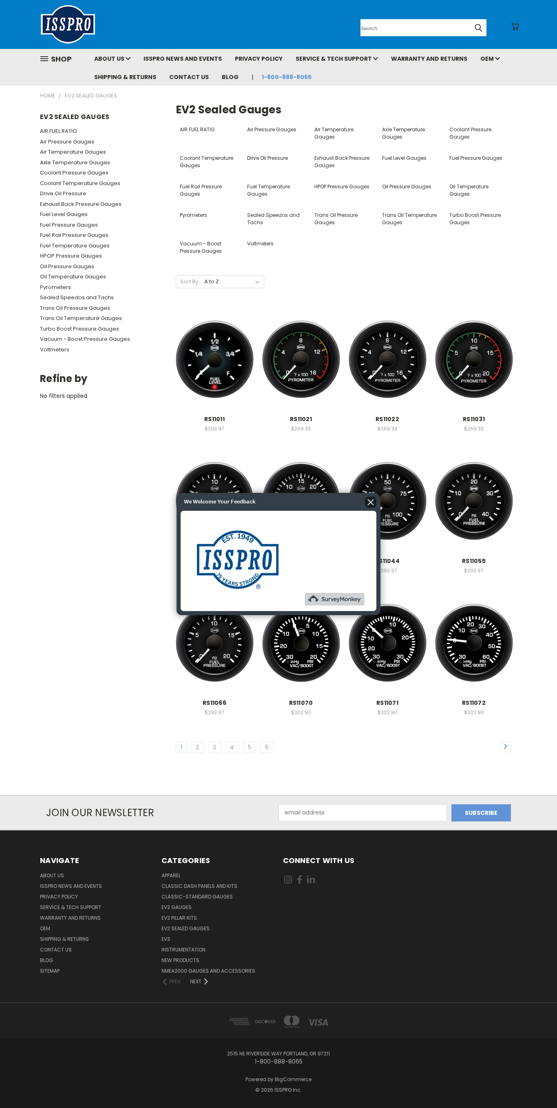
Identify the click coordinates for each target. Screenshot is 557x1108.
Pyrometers (55, 287)
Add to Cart (215, 365)
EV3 (165, 939)
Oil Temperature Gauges (73, 276)
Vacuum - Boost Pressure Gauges (85, 339)
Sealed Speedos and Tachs (77, 297)
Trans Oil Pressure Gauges (75, 308)
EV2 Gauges (176, 907)
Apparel (171, 875)
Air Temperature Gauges (73, 152)
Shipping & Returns (125, 77)
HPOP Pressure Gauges (71, 256)
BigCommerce (293, 1079)
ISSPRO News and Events (183, 59)
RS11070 (301, 703)
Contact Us (189, 77)
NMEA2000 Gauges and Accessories (208, 970)
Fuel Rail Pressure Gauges (74, 235)
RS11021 (301, 419)
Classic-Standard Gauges (197, 896)
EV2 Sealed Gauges (185, 928)
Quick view (214, 350)
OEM (487, 59)
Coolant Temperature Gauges (80, 183)
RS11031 (474, 419)
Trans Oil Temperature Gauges (81, 318)
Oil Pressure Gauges (67, 266)
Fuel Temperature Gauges (75, 245)
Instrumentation (183, 949)
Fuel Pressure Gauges (69, 225)
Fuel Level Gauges (64, 214)
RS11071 (387, 703)
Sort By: (189, 281)
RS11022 (387, 419)
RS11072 (474, 703)
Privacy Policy (259, 59)
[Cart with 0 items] (515, 26)
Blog (230, 77)
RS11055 (474, 561)
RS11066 (214, 703)
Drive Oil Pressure (63, 193)
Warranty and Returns (429, 59)
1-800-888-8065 (287, 77)
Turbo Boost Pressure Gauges (79, 329)
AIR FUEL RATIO (58, 131)
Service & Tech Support (334, 59)
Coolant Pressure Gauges (74, 173)
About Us (110, 59)
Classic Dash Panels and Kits (199, 886)
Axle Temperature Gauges (75, 162)
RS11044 (387, 561)
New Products (180, 960)
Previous (536, 1083)
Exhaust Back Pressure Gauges (81, 204)
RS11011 (214, 419)
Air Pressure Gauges (67, 142)
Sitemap (50, 970)
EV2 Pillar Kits (179, 917)
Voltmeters (54, 349)
